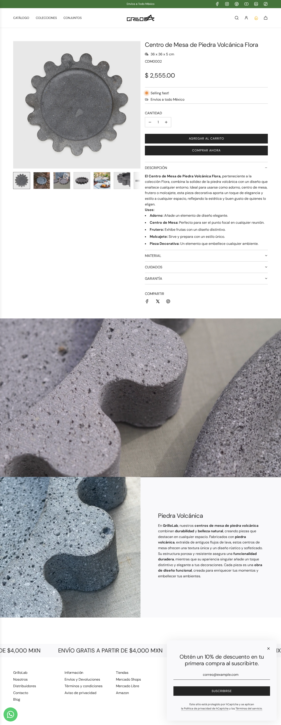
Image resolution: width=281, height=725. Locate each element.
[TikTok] (265, 4)
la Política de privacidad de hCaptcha (205, 708)
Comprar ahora (206, 150)
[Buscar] (236, 18)
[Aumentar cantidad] (166, 122)
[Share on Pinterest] (168, 302)
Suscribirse (222, 691)
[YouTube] (246, 4)
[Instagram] (227, 4)
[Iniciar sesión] (246, 18)
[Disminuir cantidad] (150, 122)
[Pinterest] (236, 4)
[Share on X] (157, 302)
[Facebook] (217, 4)
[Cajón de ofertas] (256, 18)
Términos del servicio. (249, 708)
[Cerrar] (268, 648)
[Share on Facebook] (147, 302)
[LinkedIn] (256, 4)
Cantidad (153, 113)
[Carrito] (265, 18)
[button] (16, 104)
